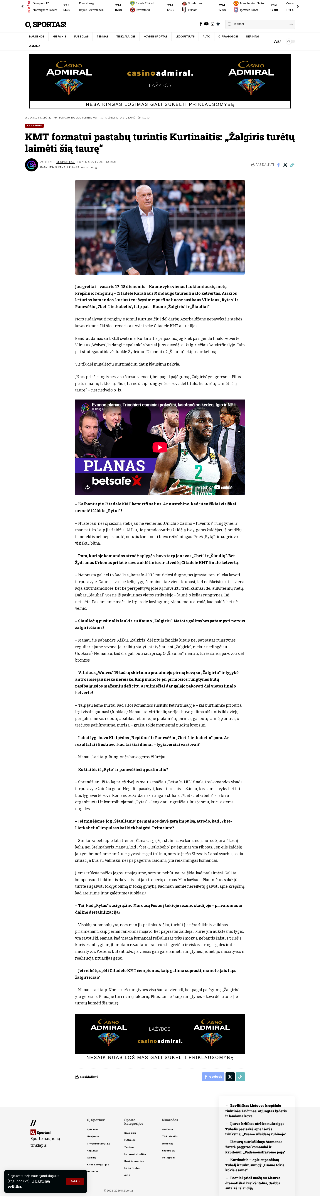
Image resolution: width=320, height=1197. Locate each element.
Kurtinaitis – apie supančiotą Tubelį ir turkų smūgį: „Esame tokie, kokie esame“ (255, 1164)
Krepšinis (34, 125)
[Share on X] (285, 164)
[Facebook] (201, 23)
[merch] (218, 24)
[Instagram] (212, 23)
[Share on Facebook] (278, 164)
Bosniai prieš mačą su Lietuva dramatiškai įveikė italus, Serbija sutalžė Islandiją (252, 1182)
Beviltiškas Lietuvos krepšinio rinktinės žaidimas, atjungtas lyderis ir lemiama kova (256, 1110)
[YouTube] (206, 23)
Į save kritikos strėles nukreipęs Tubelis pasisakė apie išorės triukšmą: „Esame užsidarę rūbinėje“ (255, 1128)
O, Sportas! (45, 24)
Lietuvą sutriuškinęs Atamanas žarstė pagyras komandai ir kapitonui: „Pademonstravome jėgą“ (255, 1146)
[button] (75, 1181)
